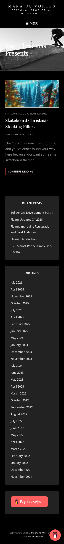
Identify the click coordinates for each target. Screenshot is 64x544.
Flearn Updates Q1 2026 (27, 220)
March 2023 (18, 393)
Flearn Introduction (24, 239)
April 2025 (17, 317)
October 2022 (20, 400)
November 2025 (21, 296)
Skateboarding (38, 113)
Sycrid (30, 134)
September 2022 (22, 407)
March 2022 (18, 449)
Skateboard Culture (17, 113)
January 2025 (19, 331)
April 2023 (17, 386)
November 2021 (21, 477)
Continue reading (22, 172)
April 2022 (17, 442)
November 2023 (21, 359)
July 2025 (16, 310)
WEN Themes (36, 536)
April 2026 (17, 289)
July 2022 (16, 421)
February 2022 (20, 456)
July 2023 (16, 366)
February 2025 (20, 324)
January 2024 (19, 345)
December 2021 (21, 470)
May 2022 (17, 435)
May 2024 (17, 338)
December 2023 (21, 352)
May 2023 (17, 380)
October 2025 (20, 303)
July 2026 (16, 282)
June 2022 (17, 428)
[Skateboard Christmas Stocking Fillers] (32, 94)
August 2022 (19, 414)
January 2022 (19, 463)
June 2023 (17, 373)
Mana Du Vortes (32, 5)
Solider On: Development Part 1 (32, 213)
